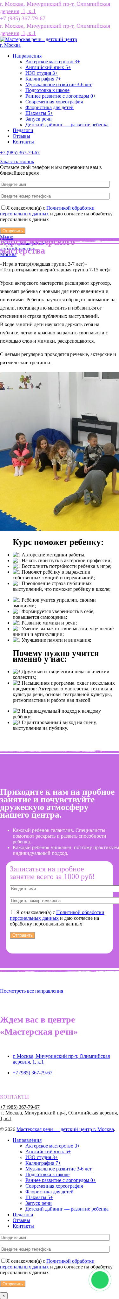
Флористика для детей (49, 107)
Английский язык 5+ (48, 67)
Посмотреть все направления (31, 991)
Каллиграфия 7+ (43, 78)
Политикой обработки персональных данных (47, 210)
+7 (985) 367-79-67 (22, 18)
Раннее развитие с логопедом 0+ (60, 96)
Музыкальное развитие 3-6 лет (58, 84)
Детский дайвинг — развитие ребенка (67, 124)
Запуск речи (38, 119)
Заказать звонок (17, 161)
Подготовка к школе (47, 90)
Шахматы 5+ (39, 113)
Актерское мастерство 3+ (52, 61)
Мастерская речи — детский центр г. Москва (65, 1129)
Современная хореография (54, 101)
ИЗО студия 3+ (41, 73)
